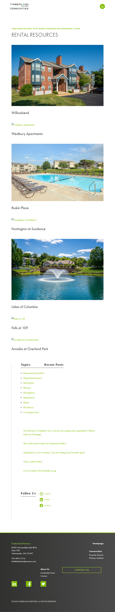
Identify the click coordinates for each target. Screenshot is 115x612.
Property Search (96, 555)
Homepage (98, 543)
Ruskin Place (20, 207)
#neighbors (29, 392)
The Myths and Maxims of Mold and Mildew (44, 443)
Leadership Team (48, 573)
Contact (44, 576)
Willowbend (20, 112)
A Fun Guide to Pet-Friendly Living (39, 470)
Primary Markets (96, 558)
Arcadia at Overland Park (30, 348)
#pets (26, 402)
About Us (45, 569)
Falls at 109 (20, 327)
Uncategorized (31, 412)
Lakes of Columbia (25, 306)
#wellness (28, 407)
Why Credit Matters (32, 461)
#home (27, 387)
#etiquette (28, 382)
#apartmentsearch (32, 378)
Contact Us (82, 570)
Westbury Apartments (27, 133)
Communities (95, 551)
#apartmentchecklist (33, 373)
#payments (29, 397)
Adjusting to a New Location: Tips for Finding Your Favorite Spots (54, 452)
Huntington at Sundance (29, 228)
